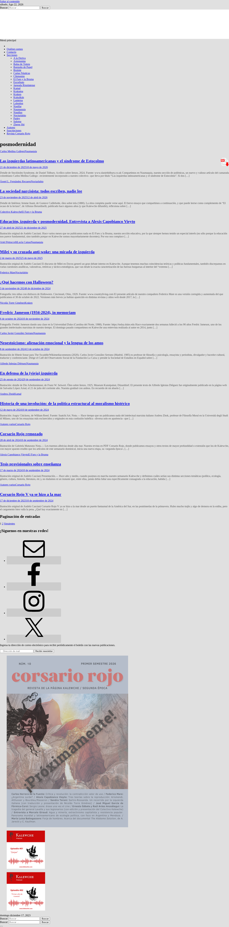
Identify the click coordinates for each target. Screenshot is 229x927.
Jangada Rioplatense (24, 85)
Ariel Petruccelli (8, 242)
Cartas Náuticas (21, 73)
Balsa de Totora (21, 64)
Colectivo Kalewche (11, 211)
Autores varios (7, 424)
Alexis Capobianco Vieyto (14, 454)
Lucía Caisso (24, 242)
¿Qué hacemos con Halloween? (26, 282)
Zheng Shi (18, 124)
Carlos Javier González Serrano (16, 333)
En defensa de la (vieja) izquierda (29, 373)
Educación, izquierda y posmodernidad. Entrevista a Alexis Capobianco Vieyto (67, 221)
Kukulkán (18, 97)
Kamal (16, 88)
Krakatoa (18, 91)
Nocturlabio (19, 115)
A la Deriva (19, 58)
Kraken (17, 94)
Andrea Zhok (7, 393)
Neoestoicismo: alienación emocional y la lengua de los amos (51, 343)
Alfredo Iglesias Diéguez (13, 363)
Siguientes (9, 523)
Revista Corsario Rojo (18, 133)
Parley (16, 118)
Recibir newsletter (44, 651)
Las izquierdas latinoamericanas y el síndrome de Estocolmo (52, 161)
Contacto (11, 52)
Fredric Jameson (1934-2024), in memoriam (38, 312)
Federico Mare (7, 272)
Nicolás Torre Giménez (12, 302)
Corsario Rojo (22, 424)
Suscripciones (14, 130)
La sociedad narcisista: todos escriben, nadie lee (41, 191)
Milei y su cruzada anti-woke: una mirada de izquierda (47, 252)
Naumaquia (19, 109)
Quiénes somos (15, 49)
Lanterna (18, 100)
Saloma (17, 121)
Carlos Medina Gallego (12, 151)
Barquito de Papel (22, 67)
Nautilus (17, 112)
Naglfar (17, 106)
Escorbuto (18, 82)
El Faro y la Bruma (23, 79)
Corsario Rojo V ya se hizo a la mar (30, 494)
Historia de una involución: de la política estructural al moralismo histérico (65, 403)
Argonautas (19, 61)
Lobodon (18, 103)
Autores (11, 127)
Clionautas (19, 76)
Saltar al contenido (10, 1)
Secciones (12, 55)
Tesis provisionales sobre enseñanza (30, 464)
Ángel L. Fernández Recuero (15, 181)
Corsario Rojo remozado (21, 434)
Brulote (17, 70)
